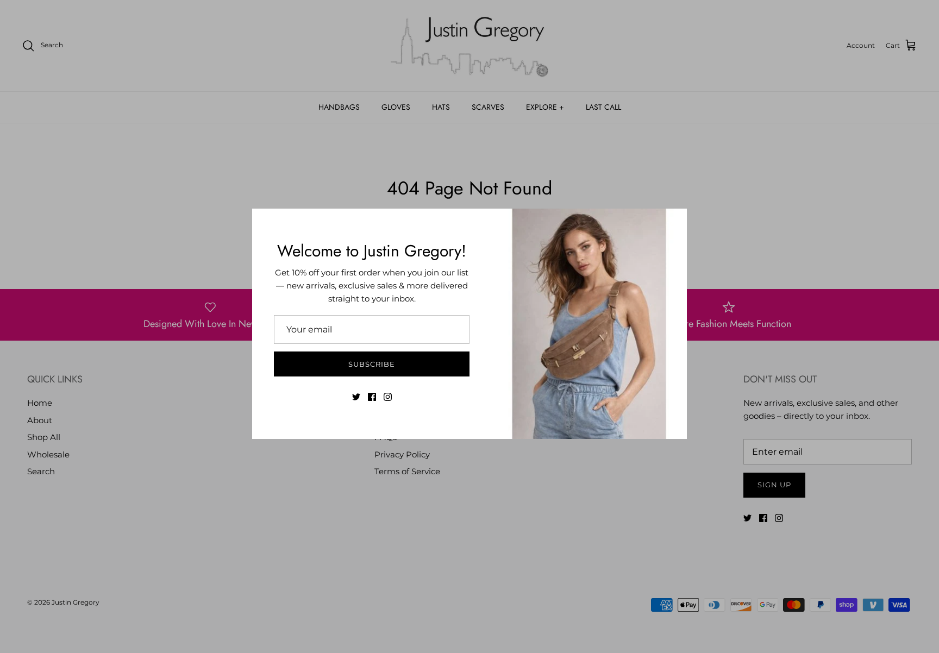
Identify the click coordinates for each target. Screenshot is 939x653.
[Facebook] (372, 397)
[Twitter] (356, 397)
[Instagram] (388, 397)
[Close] (673, 222)
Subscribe (371, 364)
